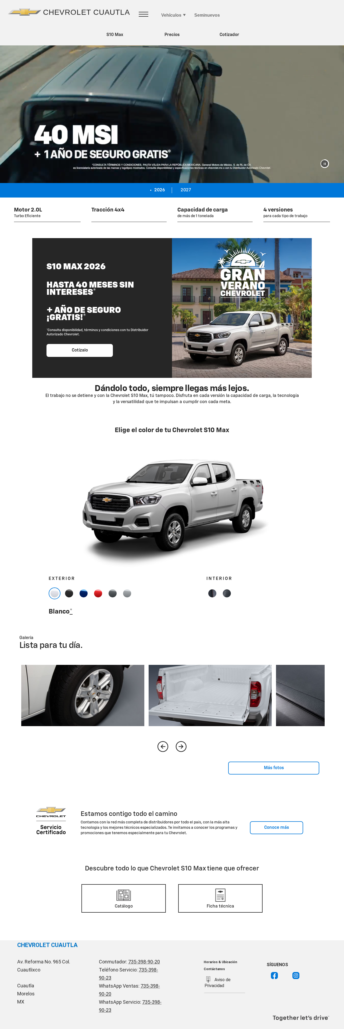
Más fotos (274, 768)
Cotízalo (80, 350)
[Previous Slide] (162, 746)
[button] (324, 163)
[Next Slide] (181, 746)
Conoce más (276, 828)
